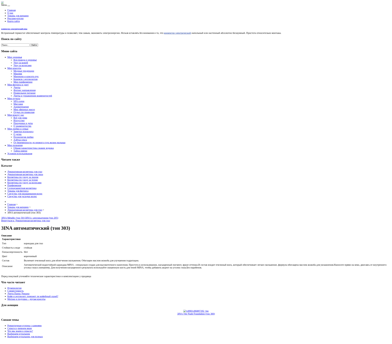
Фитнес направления (24, 90)
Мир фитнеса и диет (18, 84)
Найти (34, 45)
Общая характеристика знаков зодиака (33, 148)
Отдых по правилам (23, 112)
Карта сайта (13, 21)
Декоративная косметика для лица (25, 174)
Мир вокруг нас (15, 115)
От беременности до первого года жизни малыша (39, 142)
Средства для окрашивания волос (24, 193)
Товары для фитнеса (17, 191)
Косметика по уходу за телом (22, 180)
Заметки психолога (23, 131)
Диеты (16, 87)
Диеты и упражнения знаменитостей (32, 95)
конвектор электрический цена (14, 29)
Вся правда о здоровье (25, 60)
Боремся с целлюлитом (25, 79)
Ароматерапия (21, 106)
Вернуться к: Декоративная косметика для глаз (25, 220)
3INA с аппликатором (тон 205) (41, 218)
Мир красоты (14, 68)
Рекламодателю (15, 18)
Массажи (18, 104)
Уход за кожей (20, 62)
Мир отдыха (13, 98)
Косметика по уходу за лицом (22, 177)
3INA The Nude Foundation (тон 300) (196, 313)
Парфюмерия (14, 185)
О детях (17, 134)
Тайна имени (20, 151)
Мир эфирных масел (24, 109)
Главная (11, 10)
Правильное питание (24, 93)
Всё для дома (20, 117)
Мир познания (15, 145)
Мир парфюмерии (22, 82)
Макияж (17, 73)
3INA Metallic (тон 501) (13, 218)
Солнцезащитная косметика (21, 188)
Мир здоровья (14, 57)
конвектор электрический (177, 33)
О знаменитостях (22, 126)
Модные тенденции (23, 71)
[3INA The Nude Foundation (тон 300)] (196, 311)
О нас (10, 13)
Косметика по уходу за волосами (24, 182)
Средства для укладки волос (22, 196)
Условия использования (19, 153)
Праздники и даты (23, 123)
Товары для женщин (18, 15)
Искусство (18, 120)
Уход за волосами (22, 65)
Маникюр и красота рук (26, 76)
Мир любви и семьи (17, 128)
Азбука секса (20, 139)
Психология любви (23, 137)
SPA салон (18, 101)
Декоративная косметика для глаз (24, 171)
